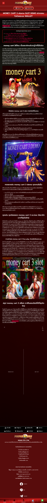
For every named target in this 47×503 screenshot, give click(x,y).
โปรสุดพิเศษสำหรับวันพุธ (23, 454)
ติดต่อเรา (41, 431)
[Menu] (3, 3)
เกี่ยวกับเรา (8, 431)
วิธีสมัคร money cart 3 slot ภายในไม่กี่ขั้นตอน (18, 35)
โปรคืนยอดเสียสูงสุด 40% (23, 452)
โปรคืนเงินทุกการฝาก (23, 456)
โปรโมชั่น (31, 431)
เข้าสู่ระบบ (19, 8)
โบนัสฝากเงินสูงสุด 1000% (23, 458)
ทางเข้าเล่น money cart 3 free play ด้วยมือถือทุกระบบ (19, 40)
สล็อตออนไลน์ (20, 431)
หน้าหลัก (8, 427)
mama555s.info (25, 472)
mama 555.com (23, 440)
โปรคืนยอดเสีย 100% (23, 460)
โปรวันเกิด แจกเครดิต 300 (23, 449)
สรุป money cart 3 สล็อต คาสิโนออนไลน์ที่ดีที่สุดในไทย (17, 41)
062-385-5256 (26, 476)
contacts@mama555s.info (24, 474)
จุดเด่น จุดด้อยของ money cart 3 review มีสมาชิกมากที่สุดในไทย (19, 38)
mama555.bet (6, 25)
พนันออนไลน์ (15, 320)
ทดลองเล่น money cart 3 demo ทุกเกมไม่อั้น (14, 36)
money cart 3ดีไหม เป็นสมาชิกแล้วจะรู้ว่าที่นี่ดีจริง (16, 33)
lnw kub (41, 52)
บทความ (40, 427)
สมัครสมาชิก (29, 8)
